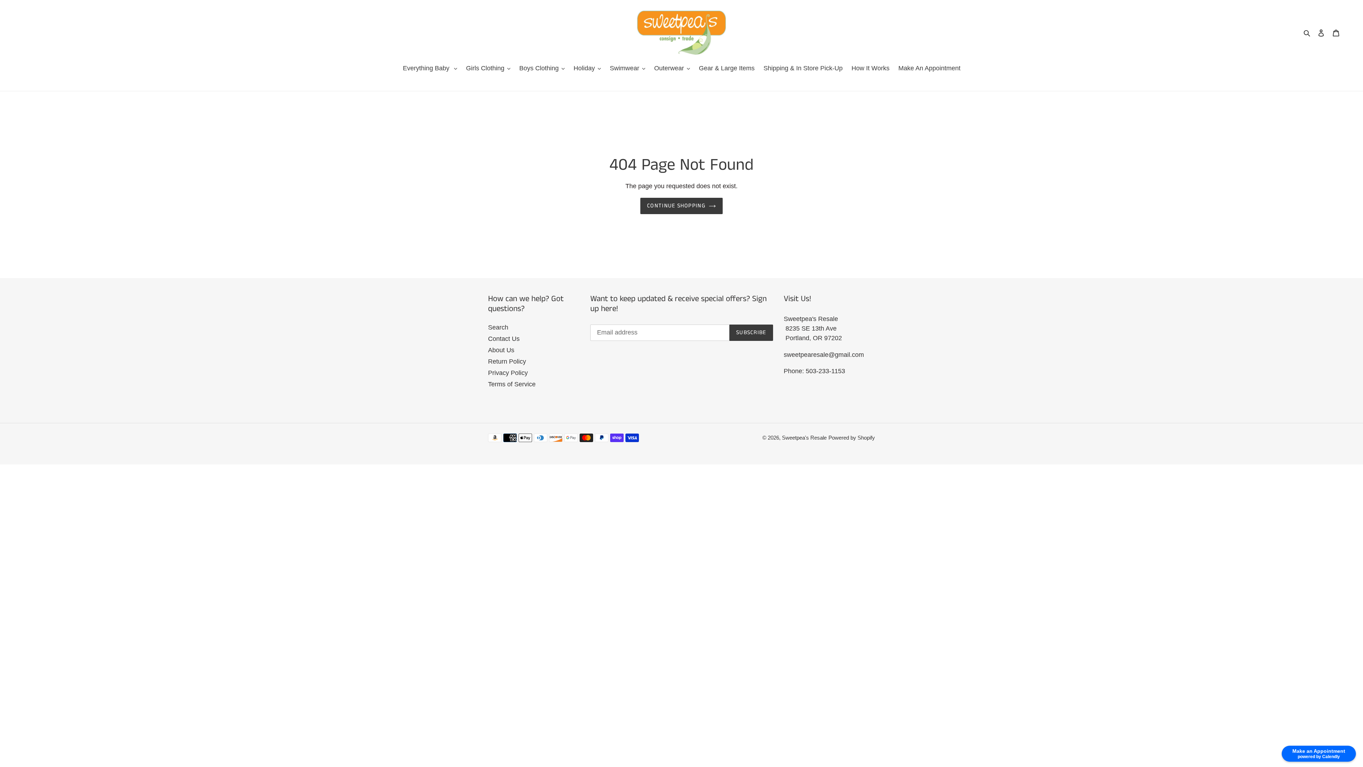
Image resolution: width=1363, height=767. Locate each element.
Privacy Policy (508, 372)
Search (498, 327)
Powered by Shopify (851, 438)
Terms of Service (512, 384)
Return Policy (507, 361)
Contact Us (504, 338)
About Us (501, 350)
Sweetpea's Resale (804, 438)
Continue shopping (676, 206)
